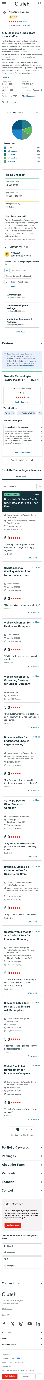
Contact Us (6, 1315)
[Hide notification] (39, 354)
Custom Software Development (18, 276)
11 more (11, 286)
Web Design (23, 282)
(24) (27, 397)
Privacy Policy (6, 1354)
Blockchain (11, 154)
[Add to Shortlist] (39, 1376)
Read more (6, 77)
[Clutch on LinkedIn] (38, 1324)
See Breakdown (20, 402)
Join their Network (24, 25)
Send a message (13, 1225)
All (7, 270)
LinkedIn (10, 1246)
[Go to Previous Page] (13, 1129)
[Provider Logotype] (4, 12)
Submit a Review (20, 477)
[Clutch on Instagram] (21, 1324)
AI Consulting (12, 158)
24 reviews (23, 21)
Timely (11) (9, 413)
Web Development (19, 270)
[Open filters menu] (40, 486)
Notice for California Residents (12, 1362)
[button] (19, 486)
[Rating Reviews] (13, 21)
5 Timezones (10, 102)
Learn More (27, 366)
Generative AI (12, 161)
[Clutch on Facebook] (4, 1324)
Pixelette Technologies (19, 12)
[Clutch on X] (12, 1324)
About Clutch (7, 1332)
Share (37, 495)
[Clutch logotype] (22, 4)
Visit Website (10, 1376)
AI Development (13, 151)
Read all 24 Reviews (22, 453)
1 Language (30, 96)
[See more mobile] (34, 558)
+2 (41, 90)
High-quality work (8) (26, 413)
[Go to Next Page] (31, 1129)
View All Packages (21, 332)
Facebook (11, 1253)
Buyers (4, 1338)
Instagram (11, 1266)
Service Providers (9, 1344)
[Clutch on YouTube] (29, 1324)
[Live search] (40, 3)
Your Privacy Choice (9, 1358)
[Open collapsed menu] (4, 3)
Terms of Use (6, 1366)
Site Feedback (7, 1309)
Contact (25, 1376)
